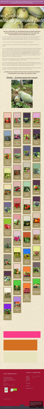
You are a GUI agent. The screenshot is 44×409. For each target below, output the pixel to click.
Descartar (30, 2)
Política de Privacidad (7, 398)
